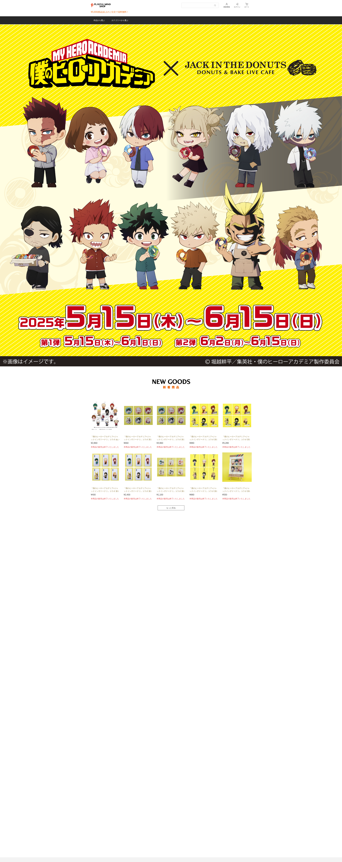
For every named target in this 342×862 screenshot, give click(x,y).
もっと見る (171, 508)
